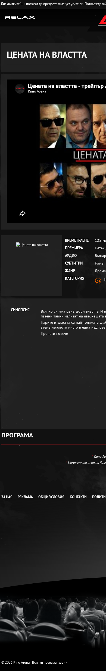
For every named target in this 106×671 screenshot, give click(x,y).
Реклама (25, 497)
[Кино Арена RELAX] (20, 17)
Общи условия (51, 497)
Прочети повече (54, 333)
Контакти (78, 497)
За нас (6, 497)
